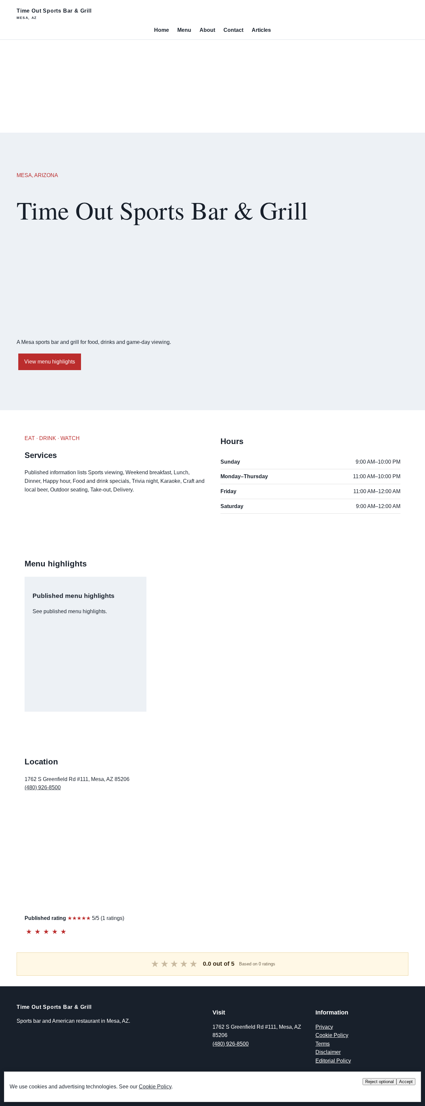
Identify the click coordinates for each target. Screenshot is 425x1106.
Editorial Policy (333, 1061)
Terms (322, 1044)
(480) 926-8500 (43, 787)
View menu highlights (49, 361)
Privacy (324, 1027)
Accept (406, 1081)
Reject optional (379, 1081)
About (207, 30)
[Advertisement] (199, 86)
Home (161, 30)
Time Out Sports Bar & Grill (54, 14)
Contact (233, 30)
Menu (184, 30)
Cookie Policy (331, 1035)
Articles (261, 30)
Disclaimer (328, 1052)
